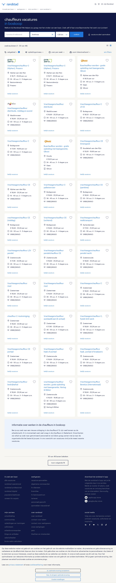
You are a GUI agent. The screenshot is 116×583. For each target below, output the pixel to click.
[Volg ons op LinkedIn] (86, 524)
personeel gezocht (38, 502)
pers (33, 530)
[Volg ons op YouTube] (94, 524)
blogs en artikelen (12, 534)
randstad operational (13, 484)
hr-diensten (35, 488)
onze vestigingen (38, 527)
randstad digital (11, 491)
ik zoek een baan (8, 9)
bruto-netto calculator (13, 541)
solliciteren (9, 527)
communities (10, 520)
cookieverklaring (36, 565)
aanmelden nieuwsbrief (40, 506)
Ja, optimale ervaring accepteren (58, 570)
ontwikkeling (10, 516)
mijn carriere (9, 512)
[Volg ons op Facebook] (90, 524)
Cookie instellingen (58, 579)
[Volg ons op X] (98, 524)
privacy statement (16, 565)
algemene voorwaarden (40, 484)
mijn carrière (32, 9)
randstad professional (13, 488)
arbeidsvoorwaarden (13, 530)
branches (35, 491)
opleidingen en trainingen (15, 523)
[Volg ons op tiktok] (106, 524)
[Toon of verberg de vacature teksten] (108, 45)
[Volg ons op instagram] (102, 524)
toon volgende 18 (58, 463)
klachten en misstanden (40, 534)
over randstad (44, 9)
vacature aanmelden (39, 480)
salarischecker (10, 538)
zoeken (76, 34)
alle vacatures (10, 480)
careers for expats (12, 498)
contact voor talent (38, 520)
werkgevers (21, 9)
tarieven (34, 498)
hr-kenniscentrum (38, 495)
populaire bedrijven (12, 495)
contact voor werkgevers (41, 523)
